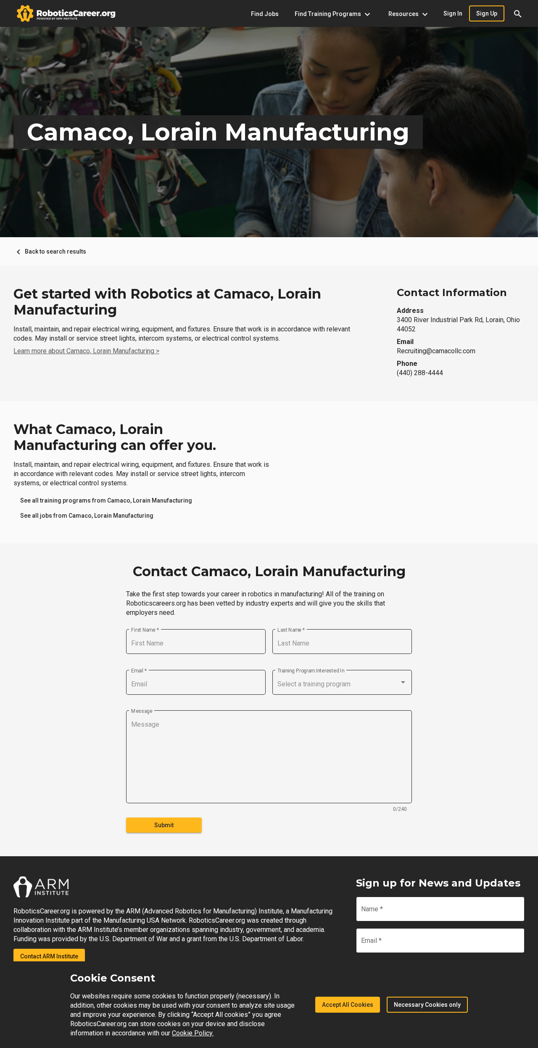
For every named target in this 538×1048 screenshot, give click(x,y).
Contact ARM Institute (49, 956)
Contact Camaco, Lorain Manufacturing (269, 572)
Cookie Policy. (193, 1033)
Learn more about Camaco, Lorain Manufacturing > (86, 351)
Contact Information (452, 292)
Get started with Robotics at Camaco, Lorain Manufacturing (167, 302)
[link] (106, 500)
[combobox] (342, 684)
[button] (517, 13)
